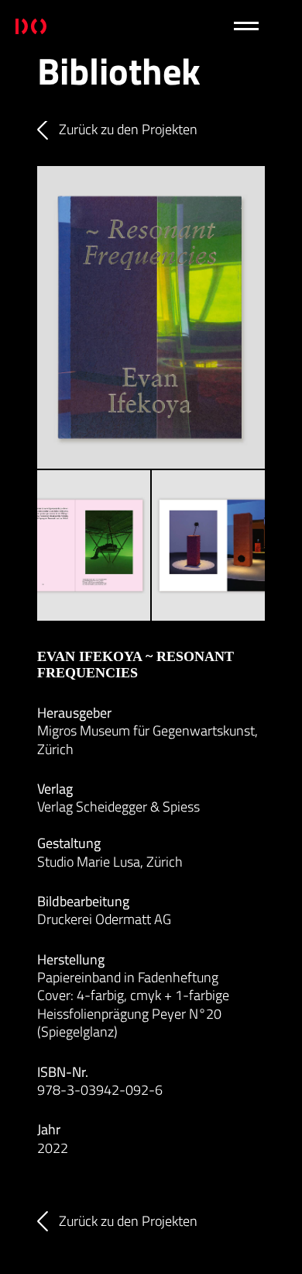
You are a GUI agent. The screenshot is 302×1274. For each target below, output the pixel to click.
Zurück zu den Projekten (128, 129)
